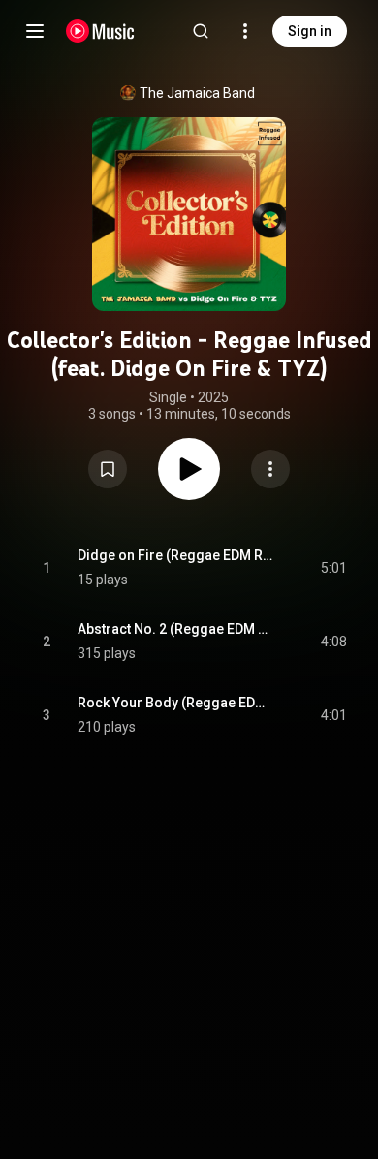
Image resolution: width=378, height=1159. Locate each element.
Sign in (309, 31)
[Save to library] (107, 469)
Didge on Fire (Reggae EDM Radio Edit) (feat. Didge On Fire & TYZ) (177, 555)
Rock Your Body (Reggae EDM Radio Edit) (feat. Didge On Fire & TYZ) (177, 702)
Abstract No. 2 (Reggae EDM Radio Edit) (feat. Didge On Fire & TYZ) (177, 629)
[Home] (100, 31)
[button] (107, 469)
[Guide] (35, 31)
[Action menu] (270, 469)
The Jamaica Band (197, 93)
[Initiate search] (200, 31)
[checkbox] (333, 568)
